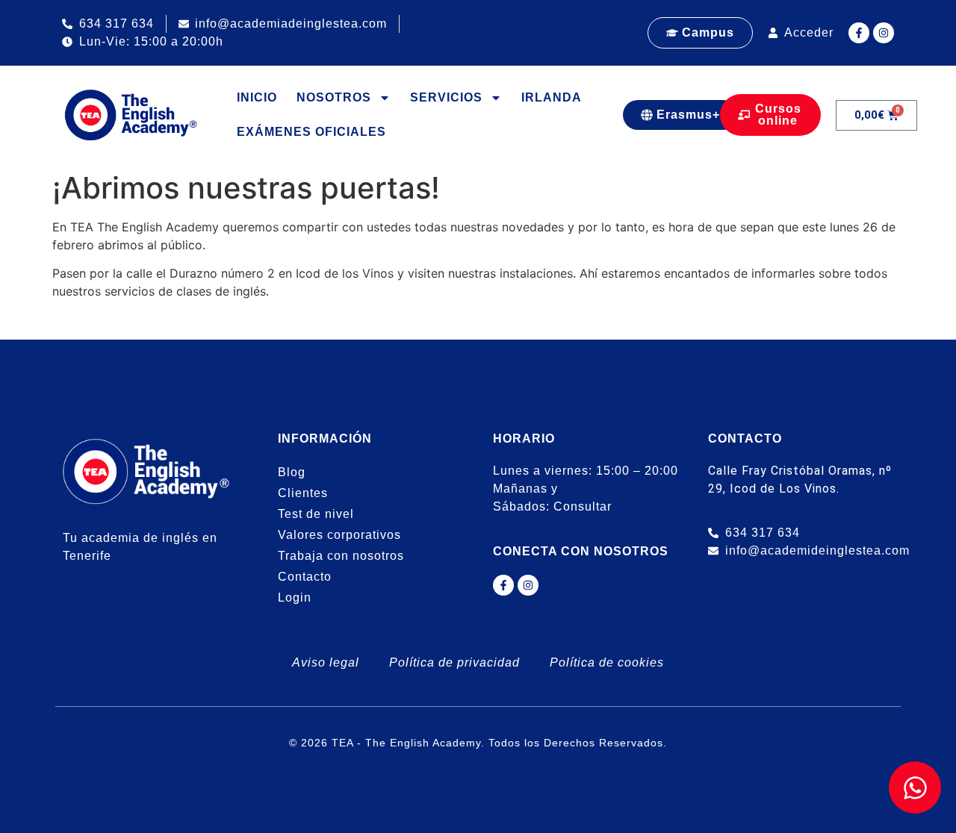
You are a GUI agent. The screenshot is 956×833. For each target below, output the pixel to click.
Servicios (446, 97)
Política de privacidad (454, 662)
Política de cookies (607, 662)
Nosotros (334, 97)
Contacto (305, 576)
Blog (291, 472)
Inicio (257, 97)
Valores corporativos (339, 534)
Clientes (303, 493)
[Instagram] (883, 32)
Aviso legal (325, 662)
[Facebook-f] (858, 32)
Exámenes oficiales (311, 131)
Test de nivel (316, 514)
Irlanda (551, 97)
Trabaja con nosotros (341, 555)
